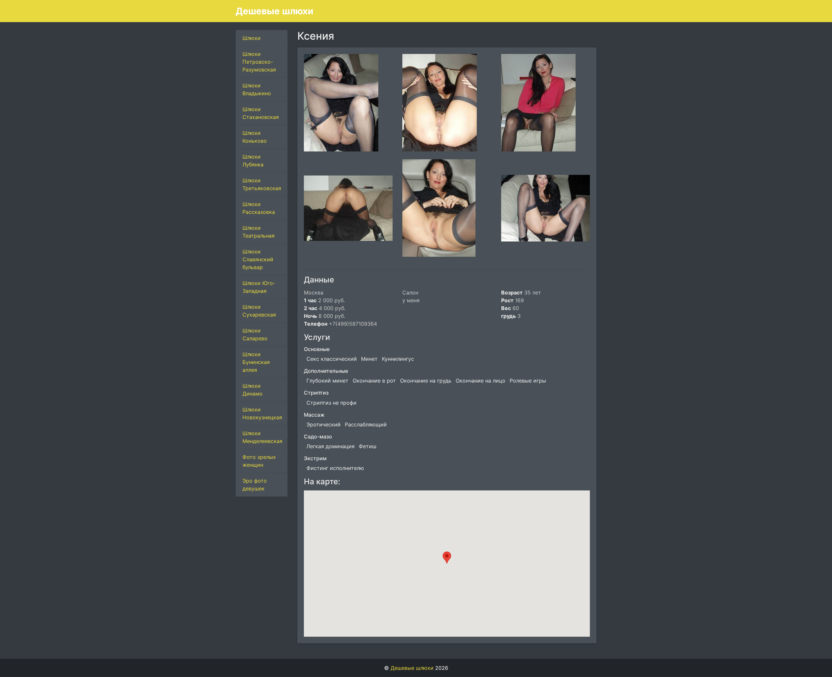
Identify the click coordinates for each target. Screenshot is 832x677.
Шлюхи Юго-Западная (258, 287)
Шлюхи (251, 38)
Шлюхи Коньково (254, 137)
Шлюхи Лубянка (253, 160)
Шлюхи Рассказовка (258, 208)
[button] (447, 558)
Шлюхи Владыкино (256, 89)
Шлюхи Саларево (254, 334)
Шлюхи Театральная (258, 232)
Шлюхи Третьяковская (261, 184)
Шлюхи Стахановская (260, 113)
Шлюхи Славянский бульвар (257, 259)
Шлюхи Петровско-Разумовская (259, 62)
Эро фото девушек (254, 484)
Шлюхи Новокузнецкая (262, 413)
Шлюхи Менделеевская (262, 437)
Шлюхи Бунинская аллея (256, 362)
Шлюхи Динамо (252, 390)
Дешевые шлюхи (274, 11)
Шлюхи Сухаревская (259, 311)
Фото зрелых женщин (259, 461)
